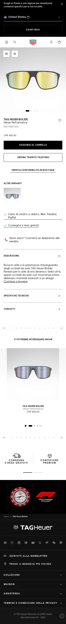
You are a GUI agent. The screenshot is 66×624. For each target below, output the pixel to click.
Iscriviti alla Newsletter (28, 556)
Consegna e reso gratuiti (23, 225)
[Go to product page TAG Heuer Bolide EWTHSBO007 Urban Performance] (12, 196)
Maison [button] (9, 584)
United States (17, 17)
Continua (44, 30)
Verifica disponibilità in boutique (33, 170)
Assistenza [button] (12, 594)
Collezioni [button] (12, 575)
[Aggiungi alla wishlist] (59, 120)
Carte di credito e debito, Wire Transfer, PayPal (32, 216)
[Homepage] (33, 42)
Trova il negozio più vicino (30, 564)
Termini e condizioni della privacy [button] (30, 603)
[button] (51, 42)
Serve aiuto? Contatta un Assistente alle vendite (34, 240)
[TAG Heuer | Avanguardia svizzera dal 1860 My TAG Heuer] (33, 527)
